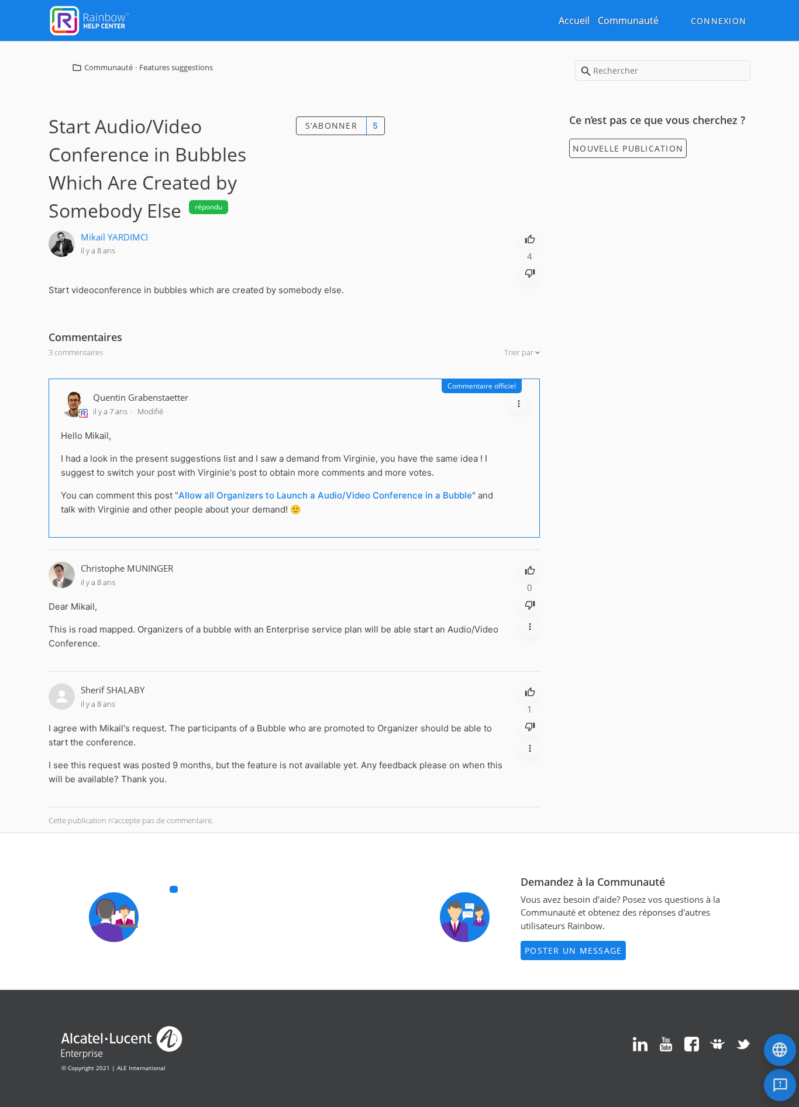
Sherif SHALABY (112, 690)
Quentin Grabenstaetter (140, 397)
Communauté (628, 20)
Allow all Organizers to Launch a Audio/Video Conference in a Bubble (325, 495)
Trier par (519, 352)
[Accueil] (89, 19)
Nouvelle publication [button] (628, 148)
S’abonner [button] (331, 125)
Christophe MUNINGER (127, 568)
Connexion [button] (718, 20)
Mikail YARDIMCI (114, 237)
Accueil (574, 20)
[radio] (530, 238)
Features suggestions (176, 67)
